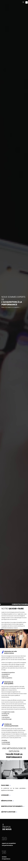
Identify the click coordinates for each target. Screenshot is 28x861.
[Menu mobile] (23, 2)
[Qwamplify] (6, 2)
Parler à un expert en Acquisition (10, 307)
